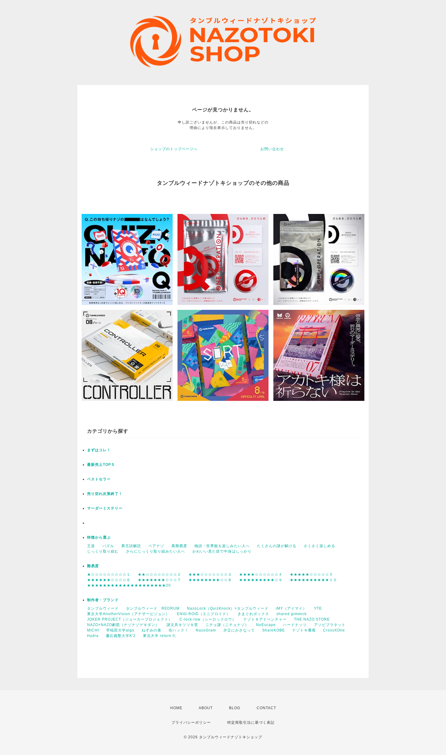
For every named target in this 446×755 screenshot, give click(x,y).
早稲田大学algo (120, 630)
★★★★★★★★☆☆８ (210, 580)
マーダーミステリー (105, 508)
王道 (91, 546)
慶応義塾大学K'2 (121, 636)
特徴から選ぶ (99, 537)
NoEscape (266, 625)
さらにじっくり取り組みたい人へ (155, 551)
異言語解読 (131, 546)
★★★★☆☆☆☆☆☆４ (260, 574)
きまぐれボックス (253, 614)
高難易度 (179, 546)
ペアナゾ (156, 546)
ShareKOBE (273, 630)
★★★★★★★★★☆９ (260, 580)
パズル (108, 546)
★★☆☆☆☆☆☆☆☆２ (159, 574)
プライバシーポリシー (191, 722)
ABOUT (206, 708)
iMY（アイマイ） (291, 608)
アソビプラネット (330, 625)
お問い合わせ (272, 149)
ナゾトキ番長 (304, 630)
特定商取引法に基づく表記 (251, 722)
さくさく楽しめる (319, 546)
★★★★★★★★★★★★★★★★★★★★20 (129, 585)
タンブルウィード (103, 608)
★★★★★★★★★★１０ (313, 580)
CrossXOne (334, 630)
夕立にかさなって (239, 630)
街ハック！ (178, 630)
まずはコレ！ (99, 450)
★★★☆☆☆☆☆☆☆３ (210, 574)
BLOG (234, 708)
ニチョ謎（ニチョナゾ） (227, 625)
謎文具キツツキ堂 (182, 625)
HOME (176, 708)
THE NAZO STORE (312, 619)
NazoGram (206, 630)
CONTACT (266, 708)
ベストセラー (99, 479)
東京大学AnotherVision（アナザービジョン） (128, 614)
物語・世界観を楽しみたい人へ (222, 546)
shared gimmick (291, 614)
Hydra (93, 636)
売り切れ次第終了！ (105, 494)
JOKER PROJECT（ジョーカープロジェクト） (129, 619)
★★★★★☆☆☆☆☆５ (311, 574)
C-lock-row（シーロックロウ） (208, 619)
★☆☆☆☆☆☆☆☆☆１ (108, 574)
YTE (318, 608)
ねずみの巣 (151, 630)
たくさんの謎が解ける (276, 546)
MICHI (93, 630)
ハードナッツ (295, 625)
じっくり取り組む (103, 551)
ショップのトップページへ (174, 149)
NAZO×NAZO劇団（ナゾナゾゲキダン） (123, 625)
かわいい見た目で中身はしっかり (222, 551)
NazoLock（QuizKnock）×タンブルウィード (228, 608)
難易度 (93, 566)
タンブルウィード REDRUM (153, 608)
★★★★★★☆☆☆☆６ (108, 580)
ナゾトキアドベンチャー (265, 619)
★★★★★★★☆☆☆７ (159, 580)
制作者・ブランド (103, 600)
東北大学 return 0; (159, 636)
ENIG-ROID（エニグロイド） (203, 614)
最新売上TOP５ (101, 464)
